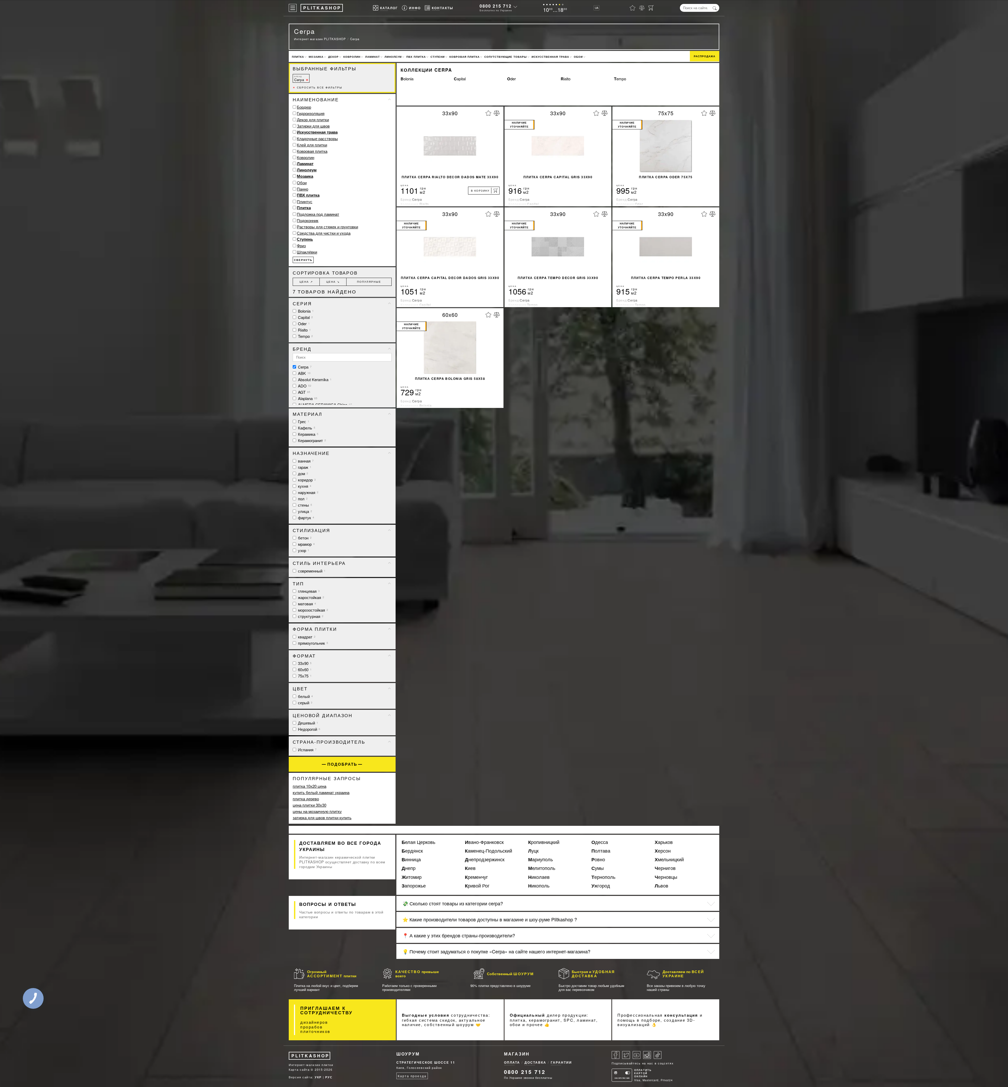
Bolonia (407, 79)
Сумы (597, 868)
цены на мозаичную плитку (317, 811)
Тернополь (603, 877)
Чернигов (665, 868)
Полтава (600, 850)
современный (311, 571)
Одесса (599, 842)
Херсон (663, 850)
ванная (305, 461)
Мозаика (316, 57)
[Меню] (293, 8)
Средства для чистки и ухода (323, 233)
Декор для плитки (313, 119)
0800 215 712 (496, 6)
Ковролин (351, 57)
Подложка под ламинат (318, 214)
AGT (303, 392)
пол (302, 498)
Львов (661, 885)
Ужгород (600, 885)
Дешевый (307, 723)
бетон (304, 537)
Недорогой (308, 729)
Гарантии (561, 1062)
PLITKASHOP (310, 1056)
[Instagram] (647, 1055)
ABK (304, 373)
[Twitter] (626, 1055)
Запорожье (414, 885)
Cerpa (299, 78)
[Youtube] (636, 1055)
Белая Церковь (418, 842)
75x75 (304, 676)
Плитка (298, 57)
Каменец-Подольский (488, 850)
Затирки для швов (313, 126)
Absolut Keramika (314, 379)
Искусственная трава (550, 57)
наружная (307, 492)
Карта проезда (412, 1076)
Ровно (598, 859)
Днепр (409, 868)
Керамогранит (311, 440)
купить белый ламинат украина (321, 792)
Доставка (535, 1062)
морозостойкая (312, 610)
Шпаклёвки (307, 252)
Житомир (412, 877)
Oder (511, 79)
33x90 (304, 663)
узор (303, 550)
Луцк (533, 850)
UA (596, 8)
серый (304, 702)
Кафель (306, 427)
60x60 (304, 669)
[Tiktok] (658, 1055)
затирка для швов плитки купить (322, 817)
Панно (302, 189)
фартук (305, 517)
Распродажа (704, 56)
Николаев (539, 877)
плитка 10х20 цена (309, 786)
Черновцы (666, 877)
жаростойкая (310, 597)
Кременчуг (476, 877)
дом (302, 473)
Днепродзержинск (485, 859)
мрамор (306, 544)
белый (305, 696)
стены (304, 505)
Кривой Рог (477, 885)
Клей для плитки (312, 145)
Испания (307, 749)
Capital (460, 79)
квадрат (306, 636)
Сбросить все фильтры (317, 87)
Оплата (512, 1062)
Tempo (620, 79)
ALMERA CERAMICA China (324, 404)
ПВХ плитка (416, 57)
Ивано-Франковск (484, 842)
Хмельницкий (669, 859)
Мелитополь (541, 868)
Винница (411, 859)
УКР (318, 1077)
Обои (578, 57)
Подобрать (342, 764)
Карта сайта (299, 1069)
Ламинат (372, 57)
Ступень (305, 239)
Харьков (664, 842)
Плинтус (304, 201)
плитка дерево (306, 798)
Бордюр (304, 107)
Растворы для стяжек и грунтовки (327, 226)
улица (304, 511)
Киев (470, 868)
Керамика (307, 434)
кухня (304, 486)
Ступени (437, 57)
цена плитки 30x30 (309, 805)
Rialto (565, 79)
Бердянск (412, 850)
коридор (306, 479)
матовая (306, 603)
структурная (310, 616)
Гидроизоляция (310, 113)
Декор (333, 57)
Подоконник (307, 220)
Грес (303, 421)
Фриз (301, 245)
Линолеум (393, 57)
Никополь (538, 885)
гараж (304, 467)
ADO (304, 385)
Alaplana (307, 398)
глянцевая (308, 591)
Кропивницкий (543, 842)
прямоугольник (312, 643)
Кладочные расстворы (317, 138)
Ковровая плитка (464, 57)
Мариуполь (540, 859)
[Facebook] (616, 1055)
